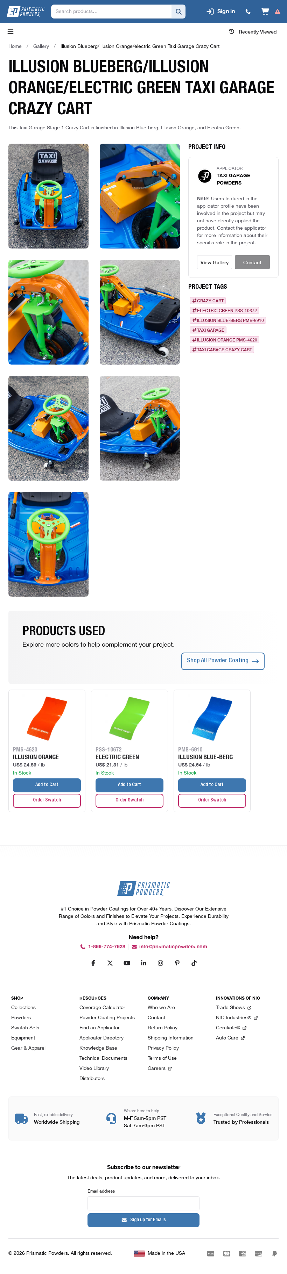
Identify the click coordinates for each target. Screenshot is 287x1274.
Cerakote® (228, 1028)
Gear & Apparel (28, 1048)
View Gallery (214, 262)
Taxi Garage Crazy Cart (224, 349)
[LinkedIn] (143, 963)
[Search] (179, 12)
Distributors (92, 1078)
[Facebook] (93, 963)
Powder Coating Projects (107, 1018)
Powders (21, 1018)
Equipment (23, 1038)
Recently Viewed (258, 31)
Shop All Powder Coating (217, 661)
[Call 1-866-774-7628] (248, 11)
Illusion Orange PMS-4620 (227, 340)
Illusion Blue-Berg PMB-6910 (230, 320)
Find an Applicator (99, 1028)
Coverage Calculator (102, 1008)
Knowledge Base (98, 1048)
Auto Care (227, 1038)
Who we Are (161, 1008)
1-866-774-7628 (106, 946)
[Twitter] (110, 963)
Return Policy (162, 1028)
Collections (23, 1008)
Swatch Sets (25, 1028)
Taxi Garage (210, 330)
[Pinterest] (177, 963)
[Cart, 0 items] (271, 12)
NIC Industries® (233, 1018)
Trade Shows (230, 1008)
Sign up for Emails (148, 1220)
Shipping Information (171, 1038)
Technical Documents (103, 1058)
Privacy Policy (163, 1048)
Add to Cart (46, 785)
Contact (252, 262)
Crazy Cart (210, 300)
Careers (157, 1068)
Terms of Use (162, 1058)
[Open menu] (10, 31)
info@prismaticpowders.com (173, 946)
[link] (140, 46)
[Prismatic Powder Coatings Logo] (25, 11)
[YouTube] (127, 963)
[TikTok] (194, 963)
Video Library (94, 1068)
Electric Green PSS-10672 (227, 310)
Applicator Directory (101, 1038)
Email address (101, 1191)
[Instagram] (160, 963)
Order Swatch (47, 800)
